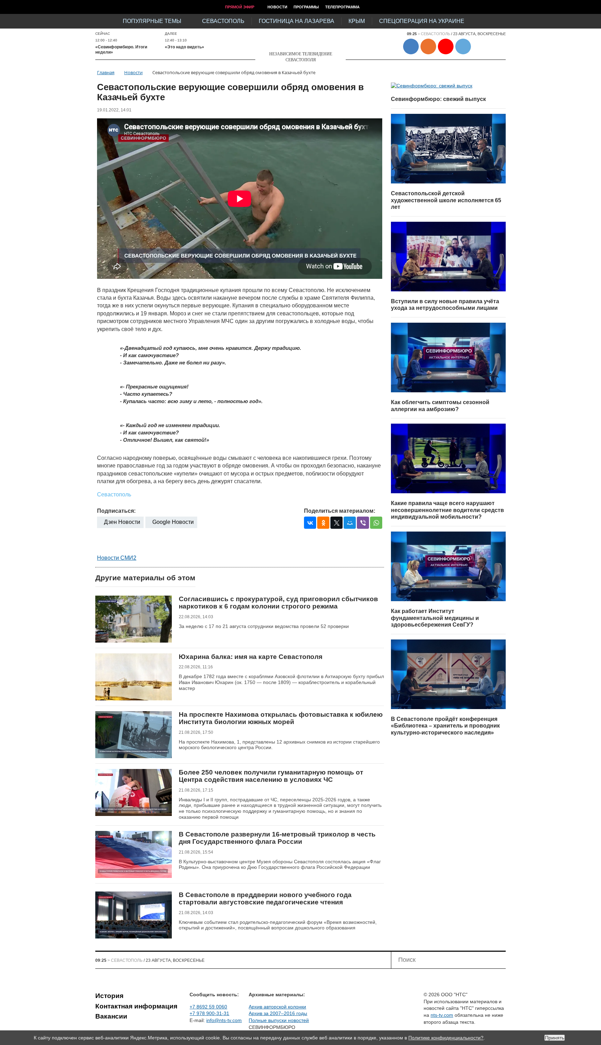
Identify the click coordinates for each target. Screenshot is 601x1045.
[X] (336, 523)
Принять (554, 1037)
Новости (277, 7)
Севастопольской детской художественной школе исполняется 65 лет (446, 200)
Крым (356, 21)
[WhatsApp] (376, 523)
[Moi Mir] (350, 523)
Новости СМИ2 (116, 558)
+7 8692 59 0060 (208, 1006)
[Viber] (363, 523)
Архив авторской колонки (277, 1006)
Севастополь (223, 21)
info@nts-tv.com (224, 1020)
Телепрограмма (342, 7)
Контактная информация (136, 1006)
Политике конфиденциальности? (445, 1037)
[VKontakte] (310, 523)
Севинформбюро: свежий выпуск (438, 99)
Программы (306, 7)
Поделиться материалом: (339, 511)
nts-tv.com (442, 1015)
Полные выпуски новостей (279, 1020)
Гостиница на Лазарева (296, 21)
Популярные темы (152, 21)
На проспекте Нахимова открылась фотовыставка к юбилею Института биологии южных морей (281, 718)
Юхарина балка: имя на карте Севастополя (250, 656)
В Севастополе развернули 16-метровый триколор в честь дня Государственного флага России (277, 838)
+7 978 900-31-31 (209, 1013)
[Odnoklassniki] (323, 523)
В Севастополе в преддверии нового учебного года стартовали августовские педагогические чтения (265, 898)
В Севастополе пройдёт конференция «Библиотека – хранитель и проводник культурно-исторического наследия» (445, 726)
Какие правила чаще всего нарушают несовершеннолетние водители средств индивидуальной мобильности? (447, 510)
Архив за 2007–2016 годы (278, 1013)
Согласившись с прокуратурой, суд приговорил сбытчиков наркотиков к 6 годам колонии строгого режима (278, 602)
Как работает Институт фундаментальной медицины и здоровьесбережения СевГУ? (435, 618)
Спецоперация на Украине (421, 21)
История (109, 995)
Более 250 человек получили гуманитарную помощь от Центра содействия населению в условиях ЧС (271, 776)
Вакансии (111, 1016)
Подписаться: (116, 511)
